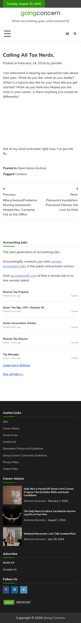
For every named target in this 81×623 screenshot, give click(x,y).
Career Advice (11, 428)
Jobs (5, 421)
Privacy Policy (11, 462)
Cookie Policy (10, 468)
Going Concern (54, 618)
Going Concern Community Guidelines (25, 455)
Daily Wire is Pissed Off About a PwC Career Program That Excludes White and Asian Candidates (49, 492)
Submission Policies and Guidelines (23, 448)
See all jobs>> (13, 374)
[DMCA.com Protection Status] (17, 604)
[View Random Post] (67, 34)
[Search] (75, 34)
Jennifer (56, 63)
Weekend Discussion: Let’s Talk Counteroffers (50, 533)
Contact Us (9, 441)
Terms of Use (10, 435)
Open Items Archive (32, 168)
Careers (21, 174)
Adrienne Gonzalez (35, 500)
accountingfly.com (23, 276)
